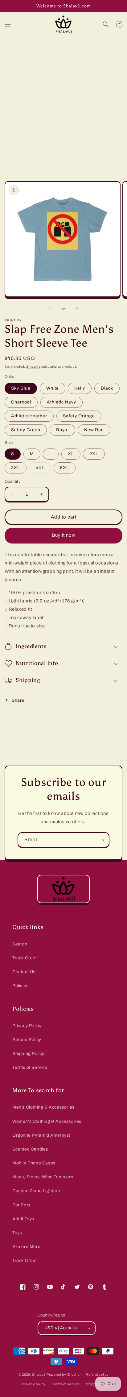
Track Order (24, 958)
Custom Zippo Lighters (36, 1190)
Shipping (33, 366)
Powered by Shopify (63, 1374)
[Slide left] (50, 309)
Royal (62, 430)
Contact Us (23, 971)
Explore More (26, 1246)
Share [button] (18, 700)
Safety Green (25, 430)
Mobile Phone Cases (33, 1163)
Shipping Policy (28, 1053)
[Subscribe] (102, 839)
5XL (64, 467)
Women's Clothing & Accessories (46, 1121)
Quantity (13, 481)
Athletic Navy (61, 402)
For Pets (21, 1205)
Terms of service (66, 1384)
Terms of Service (29, 1067)
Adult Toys (23, 1219)
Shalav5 (39, 1374)
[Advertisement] (63, 104)
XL (71, 454)
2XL (93, 454)
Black (107, 388)
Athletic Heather (29, 416)
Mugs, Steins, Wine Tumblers (42, 1177)
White (52, 388)
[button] (7, 24)
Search (19, 944)
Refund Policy (26, 1039)
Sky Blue (21, 388)
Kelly (79, 388)
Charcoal (21, 402)
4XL (43, 469)
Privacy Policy (26, 1025)
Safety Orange (79, 416)
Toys (17, 1232)
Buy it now (64, 535)
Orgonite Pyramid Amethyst (41, 1135)
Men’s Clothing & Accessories (43, 1107)
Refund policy (97, 1374)
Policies (20, 985)
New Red (94, 430)
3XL (15, 467)
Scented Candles (30, 1149)
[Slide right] (77, 309)
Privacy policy (34, 1384)
